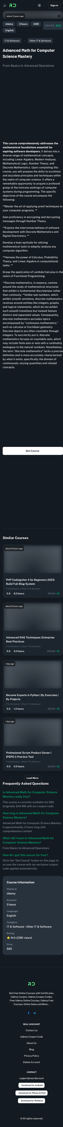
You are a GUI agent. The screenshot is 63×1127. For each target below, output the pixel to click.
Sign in (54, 5)
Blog (31, 1049)
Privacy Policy (31, 1055)
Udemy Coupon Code (31, 1036)
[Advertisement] (31, 103)
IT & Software (12, 40)
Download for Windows (32, 1101)
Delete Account (31, 1062)
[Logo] (12, 5)
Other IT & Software (40, 40)
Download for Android (32, 1085)
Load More (32, 778)
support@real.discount (31, 1078)
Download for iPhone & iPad (32, 1093)
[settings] (39, 5)
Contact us (31, 1030)
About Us (31, 1043)
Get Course (32, 450)
